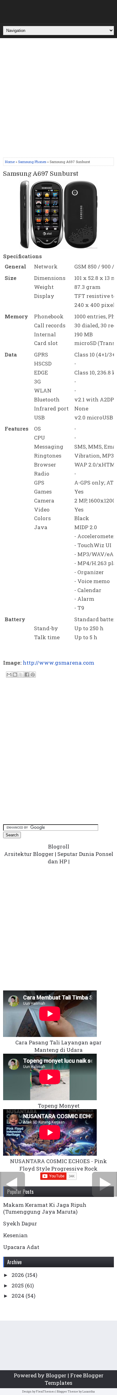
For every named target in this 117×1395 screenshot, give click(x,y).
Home (10, 161)
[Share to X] (21, 674)
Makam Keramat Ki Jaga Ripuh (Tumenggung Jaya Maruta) (44, 1208)
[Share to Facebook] (27, 674)
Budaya (61, 10)
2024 (19, 1295)
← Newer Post (12, 1184)
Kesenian (15, 1235)
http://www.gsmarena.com (58, 662)
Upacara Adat (21, 1247)
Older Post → (104, 1184)
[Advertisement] (58, 99)
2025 (18, 1285)
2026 (18, 1274)
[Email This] (9, 674)
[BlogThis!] (15, 674)
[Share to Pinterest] (33, 674)
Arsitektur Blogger (29, 853)
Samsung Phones (32, 161)
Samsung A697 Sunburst (40, 173)
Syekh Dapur (20, 1223)
